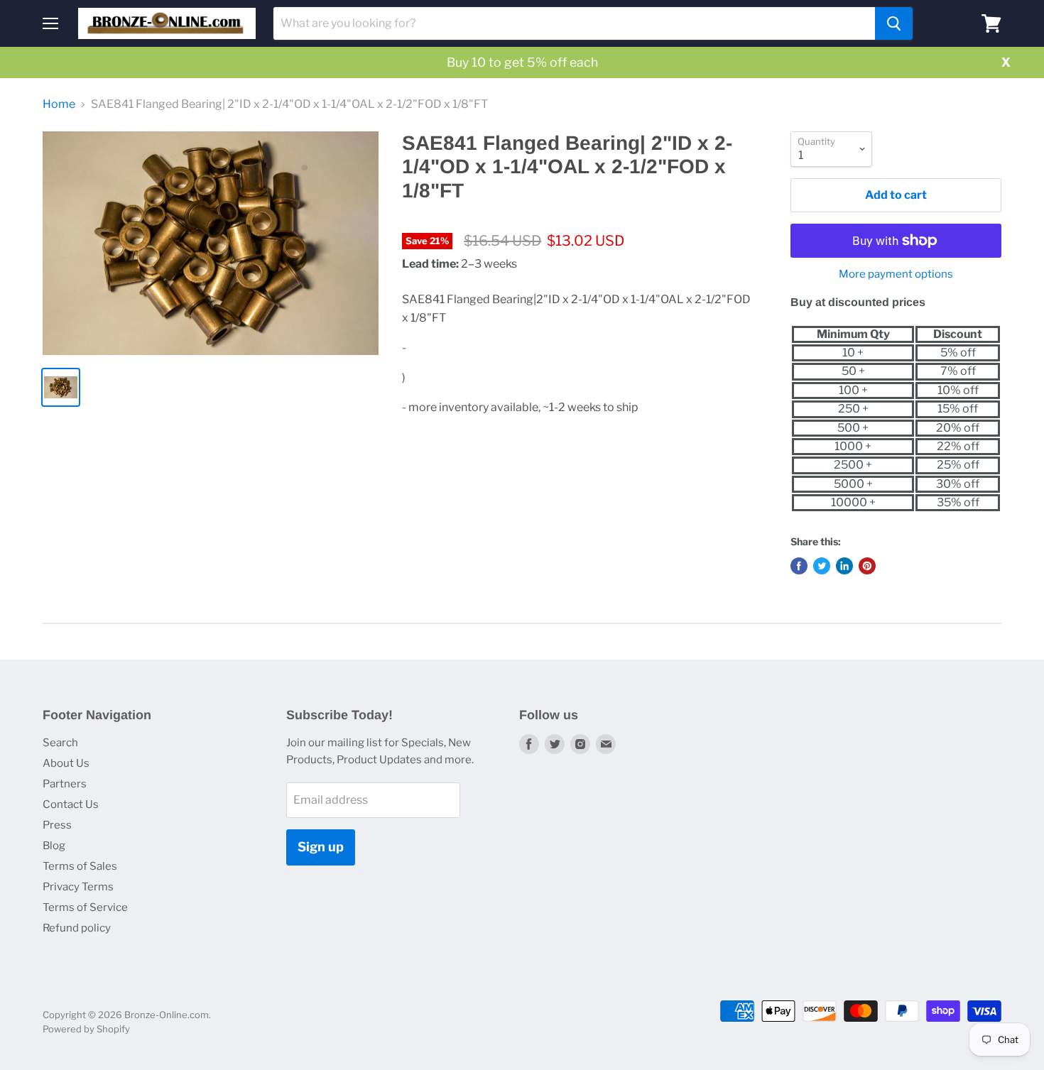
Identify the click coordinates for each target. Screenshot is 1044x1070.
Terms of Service (85, 907)
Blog (54, 845)
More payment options (896, 274)
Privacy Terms (78, 886)
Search (60, 742)
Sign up (321, 846)
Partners (65, 783)
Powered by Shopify (86, 1028)
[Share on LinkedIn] (844, 565)
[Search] (894, 23)
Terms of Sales (80, 866)
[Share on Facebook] (799, 565)
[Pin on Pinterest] (867, 565)
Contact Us (71, 804)
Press (57, 825)
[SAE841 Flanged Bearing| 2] (211, 243)
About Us (66, 763)
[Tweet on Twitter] (821, 565)
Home (59, 104)
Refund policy (77, 928)
